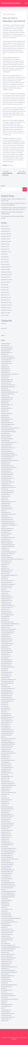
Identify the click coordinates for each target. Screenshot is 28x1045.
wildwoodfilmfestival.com (7, 429)
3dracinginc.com (5, 620)
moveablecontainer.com (7, 438)
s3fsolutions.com (5, 464)
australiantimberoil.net (7, 451)
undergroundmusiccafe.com (8, 1017)
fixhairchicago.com (5, 789)
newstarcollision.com (6, 534)
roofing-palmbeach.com (7, 473)
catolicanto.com (5, 568)
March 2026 (4, 226)
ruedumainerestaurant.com (8, 667)
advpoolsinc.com (5, 780)
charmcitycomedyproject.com (8, 679)
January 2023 (4, 300)
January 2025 (4, 249)
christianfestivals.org (6, 719)
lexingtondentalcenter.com (8, 546)
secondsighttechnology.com (8, 537)
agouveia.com (4, 997)
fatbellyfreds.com (5, 936)
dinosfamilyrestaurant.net (7, 453)
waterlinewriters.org (6, 817)
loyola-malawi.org (5, 591)
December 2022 (5, 302)
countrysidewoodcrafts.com (8, 385)
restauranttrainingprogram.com (9, 552)
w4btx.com (4, 526)
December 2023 (5, 272)
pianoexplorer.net (5, 923)
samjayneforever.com (6, 961)
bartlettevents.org (6, 437)
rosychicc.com (4, 593)
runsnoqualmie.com (6, 875)
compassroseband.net (6, 799)
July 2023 (3, 284)
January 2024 (4, 269)
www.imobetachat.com (7, 830)
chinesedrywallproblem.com (8, 744)
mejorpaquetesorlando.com (8, 523)
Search (3, 186)
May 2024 (3, 259)
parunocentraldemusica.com (8, 945)
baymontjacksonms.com (7, 733)
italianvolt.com (5, 499)
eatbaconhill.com (5, 372)
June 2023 (3, 287)
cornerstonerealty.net (6, 916)
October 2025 (4, 239)
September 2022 (5, 310)
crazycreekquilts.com (6, 645)
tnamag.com (4, 805)
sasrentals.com (5, 535)
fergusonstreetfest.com (7, 959)
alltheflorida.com (5, 965)
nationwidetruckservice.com (8, 760)
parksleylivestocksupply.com (8, 584)
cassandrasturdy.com (6, 604)
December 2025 (5, 234)
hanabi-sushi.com (5, 904)
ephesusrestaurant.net (6, 932)
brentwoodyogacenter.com (8, 893)
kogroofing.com (5, 415)
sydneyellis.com (5, 548)
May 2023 (3, 290)
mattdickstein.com (5, 832)
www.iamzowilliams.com (7, 920)
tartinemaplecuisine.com (7, 701)
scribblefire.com (5, 577)
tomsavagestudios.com (7, 557)
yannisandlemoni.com (6, 507)
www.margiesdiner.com (7, 878)
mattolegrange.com (6, 715)
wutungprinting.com (6, 728)
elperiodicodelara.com (6, 347)
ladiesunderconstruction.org (8, 447)
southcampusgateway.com (7, 424)
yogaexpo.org (4, 579)
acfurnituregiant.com (6, 361)
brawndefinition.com (6, 641)
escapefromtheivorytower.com (9, 467)
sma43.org (3, 889)
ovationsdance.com (6, 562)
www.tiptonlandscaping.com (8, 895)
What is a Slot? (21, 172)
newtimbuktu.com (5, 368)
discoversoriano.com (6, 611)
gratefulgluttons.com (6, 600)
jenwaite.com (4, 983)
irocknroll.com (4, 489)
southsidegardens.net (6, 925)
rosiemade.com (5, 516)
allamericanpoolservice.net (8, 553)
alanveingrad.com (5, 724)
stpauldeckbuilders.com (7, 871)
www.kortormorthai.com (7, 864)
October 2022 (4, 307)
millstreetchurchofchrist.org (8, 970)
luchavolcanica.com (6, 756)
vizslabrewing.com (5, 503)
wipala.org (3, 589)
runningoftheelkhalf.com (7, 853)
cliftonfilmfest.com (6, 480)
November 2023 (5, 274)
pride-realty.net (5, 974)
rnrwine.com (4, 992)
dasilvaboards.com (5, 634)
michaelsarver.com (5, 539)
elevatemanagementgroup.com (9, 984)
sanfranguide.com (5, 616)
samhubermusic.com (6, 1019)
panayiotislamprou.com (7, 422)
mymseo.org (4, 1001)
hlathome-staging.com (7, 543)
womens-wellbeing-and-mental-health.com (12, 559)
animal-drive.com (5, 803)
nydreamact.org (5, 395)
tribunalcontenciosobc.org (7, 631)
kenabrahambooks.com (7, 650)
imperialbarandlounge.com (7, 482)
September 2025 (5, 241)
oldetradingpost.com (6, 446)
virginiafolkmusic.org (6, 561)
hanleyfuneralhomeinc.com (8, 521)
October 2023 (4, 277)
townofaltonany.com (6, 735)
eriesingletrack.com (6, 512)
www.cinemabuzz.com (6, 909)
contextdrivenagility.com (7, 683)
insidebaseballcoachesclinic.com (9, 966)
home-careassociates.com (7, 580)
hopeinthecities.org (6, 598)
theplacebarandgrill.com (7, 776)
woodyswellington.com (7, 934)
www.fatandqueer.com (6, 866)
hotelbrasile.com (5, 433)
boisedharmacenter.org (6, 586)
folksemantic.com (5, 496)
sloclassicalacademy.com (7, 632)
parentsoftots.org (5, 821)
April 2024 (3, 262)
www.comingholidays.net (7, 614)
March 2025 (4, 246)
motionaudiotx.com (6, 1006)
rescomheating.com (6, 1010)
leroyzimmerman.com (6, 986)
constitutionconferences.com (8, 792)
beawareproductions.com (7, 681)
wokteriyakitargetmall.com (8, 544)
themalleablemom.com (7, 693)
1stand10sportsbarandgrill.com (9, 525)
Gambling (10, 165)
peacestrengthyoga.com (7, 857)
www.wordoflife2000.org (7, 491)
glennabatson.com (5, 636)
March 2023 (4, 295)
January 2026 (4, 231)
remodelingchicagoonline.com (8, 891)
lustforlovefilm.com (6, 656)
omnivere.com (4, 365)
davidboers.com (5, 828)
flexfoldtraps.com (5, 861)
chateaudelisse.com (6, 426)
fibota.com (4, 941)
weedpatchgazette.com (7, 508)
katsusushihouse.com (6, 663)
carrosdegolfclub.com (6, 458)
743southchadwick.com (7, 469)
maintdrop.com (5, 410)
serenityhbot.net (5, 841)
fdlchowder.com (5, 880)
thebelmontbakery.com (7, 381)
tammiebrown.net (5, 710)
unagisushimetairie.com (7, 397)
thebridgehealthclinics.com (7, 816)
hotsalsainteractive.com (7, 356)
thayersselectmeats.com (7, 808)
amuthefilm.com (5, 654)
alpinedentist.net (5, 417)
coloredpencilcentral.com (7, 478)
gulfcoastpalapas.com (6, 814)
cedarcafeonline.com (6, 359)
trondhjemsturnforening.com (8, 949)
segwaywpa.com (5, 812)
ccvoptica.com (4, 898)
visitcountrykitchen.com (7, 720)
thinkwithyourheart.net (7, 485)
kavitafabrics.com (5, 755)
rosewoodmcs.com (6, 913)
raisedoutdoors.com (6, 483)
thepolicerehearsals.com (7, 625)
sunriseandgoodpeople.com (8, 742)
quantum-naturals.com (7, 956)
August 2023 (4, 282)
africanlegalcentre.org (6, 661)
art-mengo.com (5, 706)
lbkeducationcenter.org (7, 570)
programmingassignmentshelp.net (9, 374)
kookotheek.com (5, 420)
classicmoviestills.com (6, 607)
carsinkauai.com (5, 968)
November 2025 (5, 236)
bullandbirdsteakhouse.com (8, 884)
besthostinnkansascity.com (8, 1013)
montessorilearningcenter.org (8, 957)
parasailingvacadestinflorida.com (9, 972)
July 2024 (3, 254)
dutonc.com (4, 711)
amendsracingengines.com (7, 862)
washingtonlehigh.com (6, 900)
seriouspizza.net (5, 798)
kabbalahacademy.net (6, 530)
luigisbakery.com (5, 902)
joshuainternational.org (7, 843)
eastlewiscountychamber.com (8, 629)
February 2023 (4, 297)
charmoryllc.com (5, 618)
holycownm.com (5, 758)
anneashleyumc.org (6, 868)
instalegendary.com (6, 390)
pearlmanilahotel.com (6, 408)
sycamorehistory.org (6, 914)
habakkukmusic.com (6, 837)
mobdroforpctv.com (6, 602)
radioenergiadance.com (6, 419)
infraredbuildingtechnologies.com (9, 455)
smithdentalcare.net (6, 1015)
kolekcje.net (4, 566)
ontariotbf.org (4, 388)
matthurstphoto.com (6, 963)
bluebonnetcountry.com (7, 404)
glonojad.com (4, 670)
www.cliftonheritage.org (7, 887)
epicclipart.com (5, 406)
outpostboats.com (6, 595)
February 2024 (4, 267)
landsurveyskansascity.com (7, 869)
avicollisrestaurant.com (7, 772)
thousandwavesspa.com (7, 767)
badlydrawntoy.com (6, 834)
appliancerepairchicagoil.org (8, 386)
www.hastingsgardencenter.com (9, 922)
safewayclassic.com (6, 383)
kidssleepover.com (5, 376)
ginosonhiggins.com (6, 726)
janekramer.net (5, 702)
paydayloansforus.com (6, 379)
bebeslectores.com (6, 449)
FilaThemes (14, 1039)
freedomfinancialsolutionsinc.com (9, 859)
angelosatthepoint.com (7, 781)
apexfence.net (4, 1020)
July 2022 (3, 315)
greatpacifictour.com (6, 764)
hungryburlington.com (6, 697)
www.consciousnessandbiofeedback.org (11, 918)
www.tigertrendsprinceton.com (9, 848)
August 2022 (4, 312)
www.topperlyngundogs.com (8, 852)
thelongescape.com (6, 713)
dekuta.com (4, 907)
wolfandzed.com (5, 905)
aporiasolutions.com (6, 810)
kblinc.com (3, 510)
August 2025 (4, 244)
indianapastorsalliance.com (8, 783)
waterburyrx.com (5, 778)
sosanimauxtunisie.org (6, 413)
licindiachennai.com (6, 350)
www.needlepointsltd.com (7, 882)
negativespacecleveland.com (8, 738)
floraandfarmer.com (6, 462)
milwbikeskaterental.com (7, 731)
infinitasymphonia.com (6, 659)
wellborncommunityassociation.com (10, 428)
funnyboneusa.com (6, 749)
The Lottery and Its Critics (7, 173)
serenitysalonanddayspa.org (8, 358)
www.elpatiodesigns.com (7, 938)
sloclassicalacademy (10, 2)
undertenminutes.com (6, 363)
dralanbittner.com (5, 505)
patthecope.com (5, 794)
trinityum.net (4, 927)
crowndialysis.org (5, 550)
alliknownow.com (5, 627)
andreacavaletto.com (6, 582)
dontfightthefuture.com (7, 474)
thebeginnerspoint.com (7, 613)
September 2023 (5, 279)
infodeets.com (4, 354)
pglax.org (3, 737)
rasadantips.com (5, 367)
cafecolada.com (5, 609)
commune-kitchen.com (6, 652)
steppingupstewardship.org (7, 896)
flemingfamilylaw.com (6, 990)
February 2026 (4, 228)
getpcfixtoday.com (5, 401)
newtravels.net (5, 377)
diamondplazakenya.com (7, 950)
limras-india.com (5, 345)
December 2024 (5, 251)
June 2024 (3, 256)
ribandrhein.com (5, 564)
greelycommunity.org (6, 665)
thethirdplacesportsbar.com (8, 931)
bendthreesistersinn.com (7, 746)
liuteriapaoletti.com (6, 740)
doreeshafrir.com (5, 677)
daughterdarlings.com (6, 352)
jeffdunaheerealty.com (7, 855)
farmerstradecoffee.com (7, 825)
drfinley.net (4, 988)
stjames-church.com (6, 674)
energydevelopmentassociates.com (10, 460)
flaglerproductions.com (7, 640)
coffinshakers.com (5, 686)
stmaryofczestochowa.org (7, 688)
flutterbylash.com (5, 977)
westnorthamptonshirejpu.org (8, 431)
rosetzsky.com (4, 668)
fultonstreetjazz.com (6, 435)
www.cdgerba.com (5, 943)
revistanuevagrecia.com (7, 672)
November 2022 (5, 305)
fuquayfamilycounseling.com (8, 995)
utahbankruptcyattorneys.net (8, 487)
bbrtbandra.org (4, 403)
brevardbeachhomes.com (7, 465)
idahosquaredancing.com (7, 492)
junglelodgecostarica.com (7, 717)
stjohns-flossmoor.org (6, 747)
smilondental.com (5, 532)
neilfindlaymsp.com (6, 771)
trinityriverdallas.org (6, 571)
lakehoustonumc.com (6, 835)
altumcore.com (5, 801)
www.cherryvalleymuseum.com (9, 442)
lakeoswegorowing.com (7, 993)
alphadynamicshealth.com (7, 975)
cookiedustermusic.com (7, 751)
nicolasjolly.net (5, 658)
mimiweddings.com (6, 1011)
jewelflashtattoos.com (7, 399)
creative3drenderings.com (7, 823)
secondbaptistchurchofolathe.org (9, 999)
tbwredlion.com (5, 952)
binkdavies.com (5, 647)
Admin (13, 14)
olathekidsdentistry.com (7, 519)
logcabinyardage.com (6, 826)
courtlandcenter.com (6, 769)
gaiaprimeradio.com (6, 708)
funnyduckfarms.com (6, 981)
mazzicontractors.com (6, 929)
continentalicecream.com (7, 643)
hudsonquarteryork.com (7, 940)
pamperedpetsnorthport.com (8, 514)
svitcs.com (3, 796)
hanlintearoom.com (6, 979)
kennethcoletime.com (6, 695)
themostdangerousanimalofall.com (10, 623)
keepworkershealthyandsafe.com (9, 392)
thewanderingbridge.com (7, 692)
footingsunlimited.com (7, 873)
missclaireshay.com (6, 343)
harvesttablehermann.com (7, 456)
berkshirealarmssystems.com (8, 501)
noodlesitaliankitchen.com (7, 394)
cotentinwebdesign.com (7, 444)
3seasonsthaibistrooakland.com (9, 575)
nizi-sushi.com (4, 704)
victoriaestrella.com (6, 765)
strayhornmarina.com (6, 638)
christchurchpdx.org (6, 649)
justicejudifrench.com (6, 690)
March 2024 (4, 264)
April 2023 (3, 292)
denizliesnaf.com (5, 790)
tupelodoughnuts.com (6, 517)
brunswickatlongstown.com (8, 699)
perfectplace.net (5, 573)
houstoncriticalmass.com (7, 622)
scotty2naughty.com (6, 676)
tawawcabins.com (5, 494)
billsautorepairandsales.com (8, 954)
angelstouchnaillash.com (7, 528)
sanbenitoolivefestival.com (8, 605)
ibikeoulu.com (4, 684)
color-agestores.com (6, 588)
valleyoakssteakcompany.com (8, 785)
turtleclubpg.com (5, 762)
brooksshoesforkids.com (7, 807)
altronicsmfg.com (5, 370)
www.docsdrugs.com (6, 877)
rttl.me (3, 1008)
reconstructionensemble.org (8, 753)
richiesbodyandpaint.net (7, 349)
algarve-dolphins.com (6, 722)
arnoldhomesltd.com (6, 476)
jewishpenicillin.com (6, 555)
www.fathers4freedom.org (8, 850)
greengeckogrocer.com (6, 541)
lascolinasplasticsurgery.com (8, 886)
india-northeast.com (6, 471)
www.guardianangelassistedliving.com (10, 947)
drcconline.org (4, 774)
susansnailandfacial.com (7, 844)
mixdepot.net (4, 911)
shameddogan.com (5, 819)
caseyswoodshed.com (6, 787)
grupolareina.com (5, 440)
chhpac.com (4, 1002)
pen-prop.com (4, 846)
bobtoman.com (5, 411)
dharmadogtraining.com (7, 1004)
